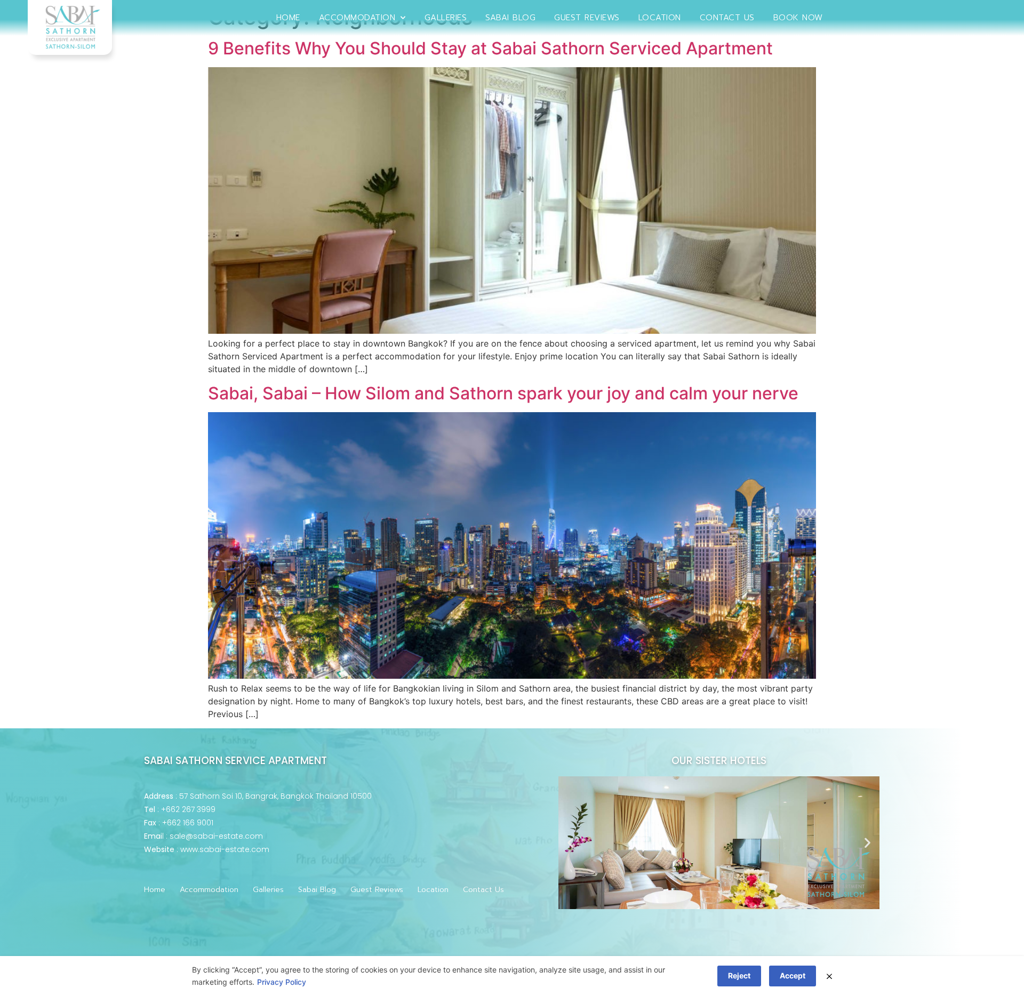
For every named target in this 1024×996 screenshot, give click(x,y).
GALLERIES (446, 17)
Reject (739, 975)
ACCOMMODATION (357, 17)
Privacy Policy (281, 981)
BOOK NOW (798, 17)
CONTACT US (727, 17)
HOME (288, 17)
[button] (570, 842)
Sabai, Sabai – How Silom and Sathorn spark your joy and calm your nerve (503, 393)
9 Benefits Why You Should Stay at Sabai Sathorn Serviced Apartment (490, 48)
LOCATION (659, 17)
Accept (792, 975)
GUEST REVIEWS (587, 17)
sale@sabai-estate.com (216, 836)
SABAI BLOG (510, 17)
